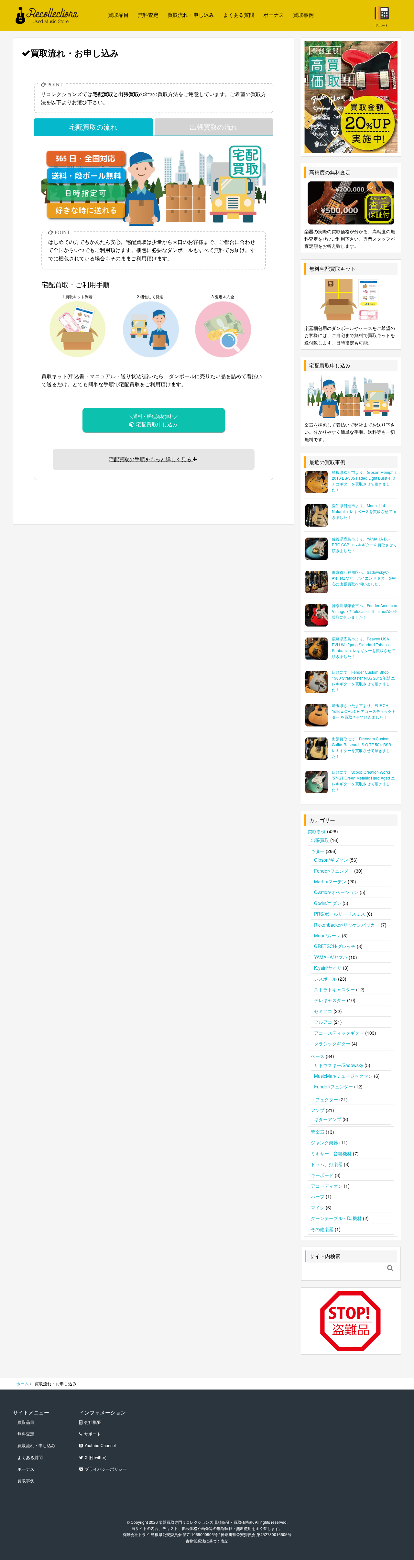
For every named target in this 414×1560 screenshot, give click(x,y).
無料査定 (148, 14)
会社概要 (92, 1422)
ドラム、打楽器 (327, 1164)
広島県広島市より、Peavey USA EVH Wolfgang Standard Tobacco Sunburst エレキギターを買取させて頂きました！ (363, 647)
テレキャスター (330, 1000)
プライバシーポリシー (106, 1469)
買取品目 (118, 14)
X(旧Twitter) (95, 1457)
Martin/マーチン (330, 881)
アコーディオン (327, 1186)
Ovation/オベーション (336, 892)
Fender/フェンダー (333, 870)
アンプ (317, 1110)
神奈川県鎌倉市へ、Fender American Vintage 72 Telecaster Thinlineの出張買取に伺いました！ (364, 611)
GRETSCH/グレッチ (334, 946)
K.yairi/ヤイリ (328, 968)
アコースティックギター (339, 1033)
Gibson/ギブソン (331, 859)
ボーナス (273, 14)
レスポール (325, 979)
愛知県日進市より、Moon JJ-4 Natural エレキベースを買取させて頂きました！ (364, 511)
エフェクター (324, 1099)
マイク (317, 1207)
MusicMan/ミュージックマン (343, 1076)
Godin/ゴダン (327, 903)
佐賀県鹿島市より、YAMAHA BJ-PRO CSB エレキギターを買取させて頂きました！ (364, 544)
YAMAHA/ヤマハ (330, 957)
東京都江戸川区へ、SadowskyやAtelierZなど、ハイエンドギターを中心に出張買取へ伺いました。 (364, 577)
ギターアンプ (327, 1119)
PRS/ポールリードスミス (339, 914)
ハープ (317, 1196)
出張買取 (320, 840)
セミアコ (323, 1011)
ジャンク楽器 (324, 1142)
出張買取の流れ (214, 127)
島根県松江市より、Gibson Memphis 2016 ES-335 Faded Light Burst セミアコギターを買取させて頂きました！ (364, 480)
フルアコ (323, 1022)
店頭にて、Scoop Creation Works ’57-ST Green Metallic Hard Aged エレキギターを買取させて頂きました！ (363, 780)
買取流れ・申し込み (191, 14)
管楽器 (317, 1132)
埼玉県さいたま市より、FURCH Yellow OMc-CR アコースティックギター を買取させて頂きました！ (364, 711)
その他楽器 (322, 1229)
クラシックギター (332, 1043)
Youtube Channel (100, 1445)
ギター (317, 851)
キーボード (322, 1175)
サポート (92, 1434)
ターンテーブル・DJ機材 (336, 1218)
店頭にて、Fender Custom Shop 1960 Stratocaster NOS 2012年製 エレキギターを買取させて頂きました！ (363, 680)
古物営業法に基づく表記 (207, 1541)
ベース (317, 1056)
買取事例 (303, 14)
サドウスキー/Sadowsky (338, 1065)
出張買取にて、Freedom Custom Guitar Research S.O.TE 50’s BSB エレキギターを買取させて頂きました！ (364, 747)
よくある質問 (238, 14)
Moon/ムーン (327, 935)
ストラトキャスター (334, 989)
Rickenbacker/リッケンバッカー (346, 925)
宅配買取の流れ (93, 127)
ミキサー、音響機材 (331, 1153)
